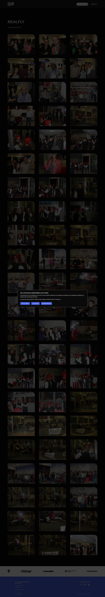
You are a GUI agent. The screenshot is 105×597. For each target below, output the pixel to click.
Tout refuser (35, 303)
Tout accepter (25, 303)
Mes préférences (46, 303)
